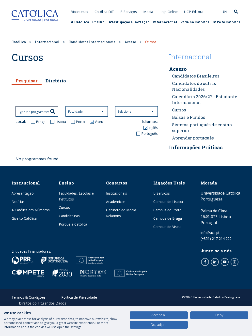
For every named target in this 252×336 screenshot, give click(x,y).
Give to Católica (226, 22)
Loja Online (168, 11)
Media (148, 11)
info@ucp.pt (210, 232)
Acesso (130, 42)
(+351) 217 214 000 (216, 238)
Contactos (116, 183)
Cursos (179, 110)
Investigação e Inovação (128, 22)
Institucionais (116, 193)
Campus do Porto (167, 210)
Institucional (26, 183)
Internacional (165, 22)
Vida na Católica (194, 22)
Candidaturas (69, 216)
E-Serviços (128, 11)
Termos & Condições (29, 297)
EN (225, 12)
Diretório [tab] (56, 81)
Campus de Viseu (167, 226)
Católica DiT (104, 11)
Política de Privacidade (79, 297)
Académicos (116, 201)
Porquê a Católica (73, 224)
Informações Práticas (196, 147)
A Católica (80, 22)
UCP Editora (193, 11)
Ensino (98, 22)
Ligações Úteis (169, 183)
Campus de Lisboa (168, 201)
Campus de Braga (167, 218)
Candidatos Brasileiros (196, 76)
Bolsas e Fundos (188, 117)
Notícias (18, 201)
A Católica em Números (31, 210)
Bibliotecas (79, 11)
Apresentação (23, 193)
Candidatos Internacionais (92, 42)
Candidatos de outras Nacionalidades (194, 86)
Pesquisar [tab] (27, 81)
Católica (19, 42)
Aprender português (193, 138)
